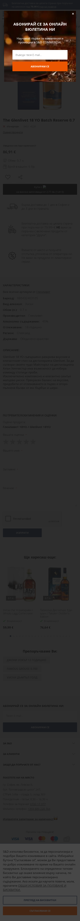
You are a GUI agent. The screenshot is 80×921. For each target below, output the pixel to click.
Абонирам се (40, 66)
